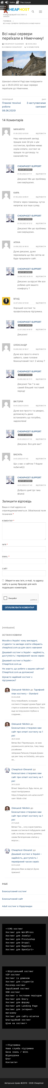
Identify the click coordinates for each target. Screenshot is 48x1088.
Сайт (4, 569)
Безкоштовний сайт (12, 898)
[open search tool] (33, 11)
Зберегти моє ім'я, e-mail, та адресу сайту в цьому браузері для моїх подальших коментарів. (22, 584)
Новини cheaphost (13, 47)
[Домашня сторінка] (2, 2)
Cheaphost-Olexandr (14, 44)
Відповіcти (41, 133)
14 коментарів (32, 47)
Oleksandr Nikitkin (20, 689)
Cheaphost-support (29, 166)
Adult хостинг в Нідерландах (17, 906)
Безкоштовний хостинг (14, 891)
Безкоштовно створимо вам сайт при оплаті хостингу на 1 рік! (27, 731)
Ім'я (5, 544)
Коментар (8, 521)
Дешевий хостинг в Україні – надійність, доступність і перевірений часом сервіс (26, 858)
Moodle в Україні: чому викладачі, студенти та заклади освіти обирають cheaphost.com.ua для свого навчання (22, 644)
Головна (7, 21)
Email (5, 557)
